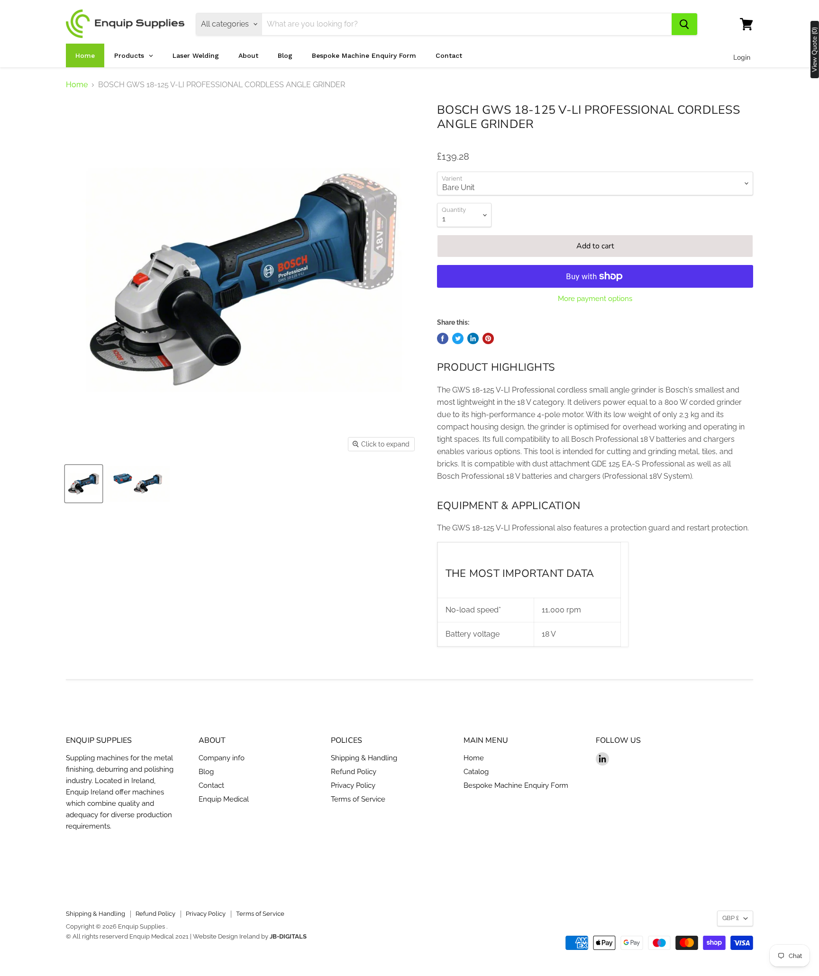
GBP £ (730, 917)
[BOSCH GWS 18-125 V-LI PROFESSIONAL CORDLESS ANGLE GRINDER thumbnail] (83, 483)
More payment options (595, 299)
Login (742, 57)
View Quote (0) (814, 49)
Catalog (476, 771)
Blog (206, 771)
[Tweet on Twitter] (458, 338)
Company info (222, 758)
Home (77, 85)
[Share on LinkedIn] (473, 338)
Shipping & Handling (364, 758)
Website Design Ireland (226, 936)
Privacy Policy (353, 785)
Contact (211, 785)
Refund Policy (353, 771)
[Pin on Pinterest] (488, 338)
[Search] (684, 24)
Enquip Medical (224, 799)
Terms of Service (358, 799)
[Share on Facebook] (442, 338)
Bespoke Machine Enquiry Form (516, 785)
